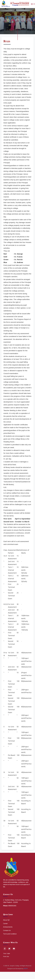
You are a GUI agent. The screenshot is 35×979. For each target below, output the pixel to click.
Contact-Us (7, 930)
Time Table (6, 953)
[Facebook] (4, 948)
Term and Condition (10, 934)
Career (5, 923)
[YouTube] (14, 948)
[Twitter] (9, 948)
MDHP (26, 968)
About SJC (6, 920)
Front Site (6, 956)
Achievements (7, 927)
